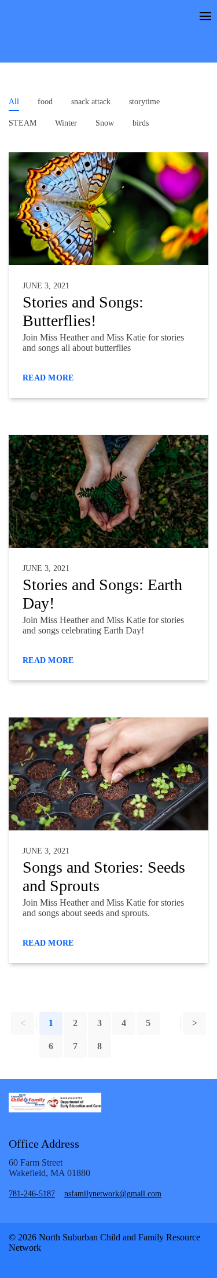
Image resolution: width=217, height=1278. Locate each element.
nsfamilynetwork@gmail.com (112, 1193)
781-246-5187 (32, 1193)
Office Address (44, 1143)
